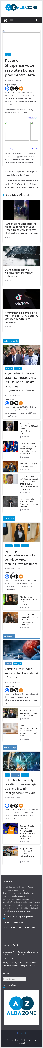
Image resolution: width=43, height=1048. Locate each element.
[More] (21, 88)
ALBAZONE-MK (31, 927)
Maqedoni (9, 368)
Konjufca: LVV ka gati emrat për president (28, 465)
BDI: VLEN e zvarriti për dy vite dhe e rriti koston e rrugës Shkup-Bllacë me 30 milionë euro (28, 449)
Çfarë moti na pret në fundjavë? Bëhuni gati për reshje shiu (19, 273)
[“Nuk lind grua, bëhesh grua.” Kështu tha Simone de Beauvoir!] (10, 602)
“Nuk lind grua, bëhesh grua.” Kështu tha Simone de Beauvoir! (28, 600)
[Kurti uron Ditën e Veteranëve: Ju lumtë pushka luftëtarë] (10, 715)
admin (19, 80)
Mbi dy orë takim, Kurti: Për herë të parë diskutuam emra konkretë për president (29, 428)
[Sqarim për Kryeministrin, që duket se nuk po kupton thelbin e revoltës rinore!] (21, 532)
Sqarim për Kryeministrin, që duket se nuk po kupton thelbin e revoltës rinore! (21, 557)
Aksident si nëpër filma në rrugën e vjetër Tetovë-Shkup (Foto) (21, 173)
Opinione (9, 546)
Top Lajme (18, 368)
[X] (12, 88)
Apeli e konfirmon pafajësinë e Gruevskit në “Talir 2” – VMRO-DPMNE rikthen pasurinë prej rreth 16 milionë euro (29, 482)
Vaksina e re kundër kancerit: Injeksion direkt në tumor (21, 673)
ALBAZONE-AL (16, 927)
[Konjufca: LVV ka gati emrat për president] (10, 466)
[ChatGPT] (16, 88)
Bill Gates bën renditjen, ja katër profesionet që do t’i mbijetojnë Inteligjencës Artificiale (21, 786)
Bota (7, 775)
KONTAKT (6, 922)
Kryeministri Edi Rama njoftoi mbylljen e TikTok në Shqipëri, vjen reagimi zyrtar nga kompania (21, 317)
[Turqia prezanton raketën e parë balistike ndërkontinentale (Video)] (10, 855)
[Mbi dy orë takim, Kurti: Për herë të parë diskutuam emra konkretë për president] (10, 430)
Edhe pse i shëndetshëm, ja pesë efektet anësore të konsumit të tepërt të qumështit (29, 731)
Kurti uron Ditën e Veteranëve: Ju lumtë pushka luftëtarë (28, 713)
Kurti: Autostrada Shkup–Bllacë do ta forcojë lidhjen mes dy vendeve (29, 503)
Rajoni (8, 55)
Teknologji (15, 775)
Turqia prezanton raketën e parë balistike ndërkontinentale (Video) (27, 853)
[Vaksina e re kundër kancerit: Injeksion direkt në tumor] (21, 650)
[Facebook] (7, 88)
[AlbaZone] (5, 20)
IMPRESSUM (18, 922)
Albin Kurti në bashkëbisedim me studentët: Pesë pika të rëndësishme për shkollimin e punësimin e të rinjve (21, 184)
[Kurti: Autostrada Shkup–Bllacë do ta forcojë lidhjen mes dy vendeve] (10, 504)
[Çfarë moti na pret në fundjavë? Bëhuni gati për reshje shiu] (21, 248)
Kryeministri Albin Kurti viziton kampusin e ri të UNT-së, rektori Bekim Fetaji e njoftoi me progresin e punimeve (20, 381)
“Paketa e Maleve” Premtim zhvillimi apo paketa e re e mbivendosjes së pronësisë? (29, 619)
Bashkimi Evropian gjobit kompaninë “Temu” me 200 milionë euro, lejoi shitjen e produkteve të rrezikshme (29, 832)
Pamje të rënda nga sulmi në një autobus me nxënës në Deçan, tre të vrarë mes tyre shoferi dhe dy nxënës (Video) (21, 228)
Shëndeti (8, 664)
